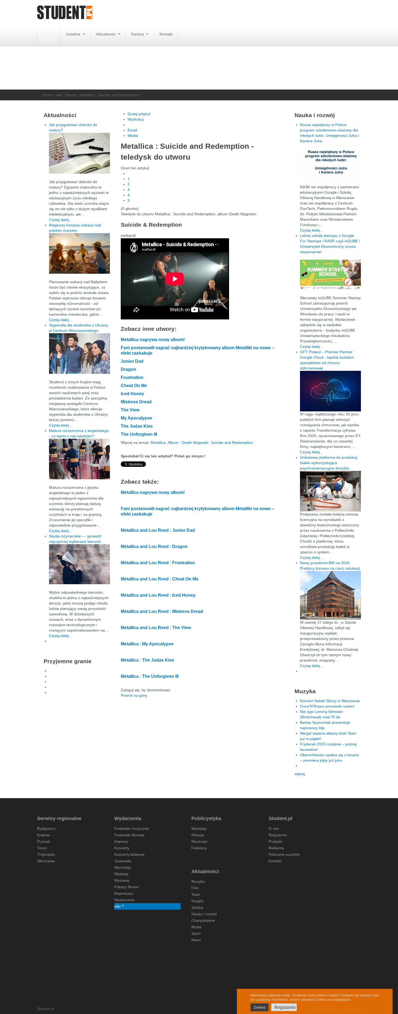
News (196, 940)
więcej (300, 774)
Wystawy (121, 880)
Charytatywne (203, 920)
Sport (196, 933)
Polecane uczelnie (284, 854)
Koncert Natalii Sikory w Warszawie (330, 701)
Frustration (132, 377)
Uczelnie (73, 34)
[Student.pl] (64, 14)
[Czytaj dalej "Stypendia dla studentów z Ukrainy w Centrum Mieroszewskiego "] (79, 353)
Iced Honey (132, 393)
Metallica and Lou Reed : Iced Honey (158, 595)
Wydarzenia (124, 900)
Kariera (138, 34)
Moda (196, 927)
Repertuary (123, 893)
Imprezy (121, 841)
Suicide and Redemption (232, 442)
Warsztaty (122, 867)
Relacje (197, 835)
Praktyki (275, 841)
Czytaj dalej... (60, 219)
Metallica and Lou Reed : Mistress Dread (162, 611)
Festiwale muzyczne (131, 828)
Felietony (199, 848)
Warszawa (46, 861)
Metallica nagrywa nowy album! (153, 339)
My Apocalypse (136, 418)
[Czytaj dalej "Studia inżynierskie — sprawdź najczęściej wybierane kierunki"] (79, 564)
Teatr (195, 894)
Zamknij (259, 1007)
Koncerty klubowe (129, 854)
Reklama (276, 848)
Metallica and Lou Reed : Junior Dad (158, 530)
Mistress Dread (136, 401)
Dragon (128, 369)
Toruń (42, 848)
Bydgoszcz (46, 828)
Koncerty (121, 848)
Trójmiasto (46, 854)
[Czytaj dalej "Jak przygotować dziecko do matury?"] (79, 153)
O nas (274, 828)
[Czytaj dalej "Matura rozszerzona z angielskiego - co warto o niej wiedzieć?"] (79, 459)
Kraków (43, 835)
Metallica (158, 442)
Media (133, 135)
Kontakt (165, 34)
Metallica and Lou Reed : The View (156, 627)
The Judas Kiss (137, 426)
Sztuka (197, 907)
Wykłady (121, 874)
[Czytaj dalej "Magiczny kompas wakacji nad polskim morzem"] (79, 253)
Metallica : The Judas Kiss (147, 660)
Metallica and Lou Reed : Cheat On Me (159, 579)
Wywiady (199, 828)
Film (195, 888)
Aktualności (106, 34)
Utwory (71, 95)
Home (48, 95)
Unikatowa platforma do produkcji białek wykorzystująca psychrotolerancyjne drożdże (328, 462)
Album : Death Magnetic (188, 442)
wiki (59, 95)
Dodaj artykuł (139, 114)
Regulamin (278, 835)
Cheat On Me (134, 385)
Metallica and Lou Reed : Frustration (158, 562)
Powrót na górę (134, 695)
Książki (197, 901)
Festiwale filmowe (129, 835)
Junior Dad (132, 361)
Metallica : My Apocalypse (147, 644)
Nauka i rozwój (204, 914)
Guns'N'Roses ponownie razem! (327, 706)
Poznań (43, 841)
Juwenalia (122, 861)
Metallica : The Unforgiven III (149, 676)
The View (130, 410)
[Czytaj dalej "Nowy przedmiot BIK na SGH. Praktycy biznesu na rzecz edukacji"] (330, 595)
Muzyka (198, 881)
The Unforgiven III (139, 434)
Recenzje (199, 841)
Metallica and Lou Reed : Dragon (154, 546)
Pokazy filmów (126, 887)
